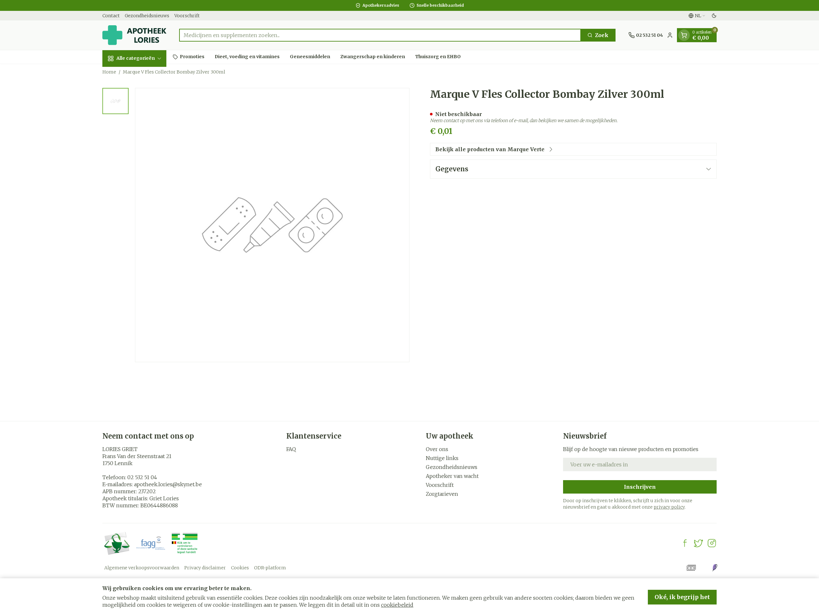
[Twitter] (698, 543)
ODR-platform (270, 568)
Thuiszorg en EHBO (438, 56)
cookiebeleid (397, 605)
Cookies (240, 568)
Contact (111, 16)
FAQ (291, 449)
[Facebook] (685, 543)
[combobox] (380, 35)
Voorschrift (187, 16)
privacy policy (669, 507)
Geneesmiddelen (310, 56)
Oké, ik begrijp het (682, 597)
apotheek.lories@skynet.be (168, 484)
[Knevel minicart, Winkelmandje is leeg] (684, 35)
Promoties (192, 56)
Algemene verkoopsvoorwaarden (141, 568)
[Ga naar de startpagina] (134, 35)
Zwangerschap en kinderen (372, 56)
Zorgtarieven (442, 494)
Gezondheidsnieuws (147, 16)
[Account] (670, 35)
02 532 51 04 (142, 477)
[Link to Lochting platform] (715, 568)
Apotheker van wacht (452, 476)
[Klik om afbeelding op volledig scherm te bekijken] (272, 225)
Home (109, 72)
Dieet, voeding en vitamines (247, 56)
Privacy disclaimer (205, 568)
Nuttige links (442, 458)
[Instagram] (712, 543)
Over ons (437, 449)
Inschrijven (640, 487)
